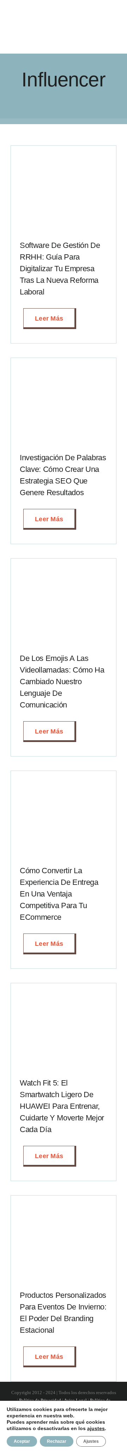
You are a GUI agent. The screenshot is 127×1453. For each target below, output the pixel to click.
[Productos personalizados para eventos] (63, 1207)
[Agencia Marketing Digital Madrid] (51, 20)
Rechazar (56, 1441)
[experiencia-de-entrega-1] (63, 782)
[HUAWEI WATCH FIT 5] (63, 994)
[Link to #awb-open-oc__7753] (111, 30)
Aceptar (22, 1441)
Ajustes (91, 1441)
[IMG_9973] (63, 369)
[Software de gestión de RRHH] (63, 157)
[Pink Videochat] (63, 570)
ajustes (96, 1428)
